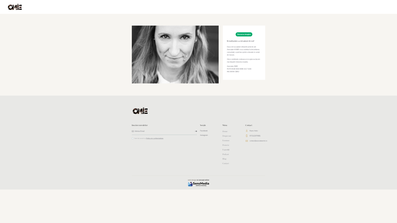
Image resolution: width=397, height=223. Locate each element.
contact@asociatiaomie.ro (258, 141)
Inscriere (195, 131)
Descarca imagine (244, 34)
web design (192, 180)
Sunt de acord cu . (149, 138)
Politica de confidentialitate (154, 138)
